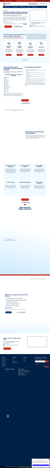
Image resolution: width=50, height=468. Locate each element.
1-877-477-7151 (43, 3)
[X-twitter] (46, 366)
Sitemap (24, 466)
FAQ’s (13, 363)
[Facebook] (44, 366)
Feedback (24, 361)
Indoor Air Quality (4, 363)
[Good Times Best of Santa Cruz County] (8, 416)
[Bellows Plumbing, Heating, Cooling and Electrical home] (6, 4)
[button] (48, 459)
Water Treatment (4, 364)
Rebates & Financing (15, 362)
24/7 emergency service (34, 83)
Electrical (3, 362)
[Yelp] (48, 366)
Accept (41, 465)
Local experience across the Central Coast (14, 298)
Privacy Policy (27, 466)
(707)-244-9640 (19, 26)
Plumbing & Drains (4, 361)
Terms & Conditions (31, 466)
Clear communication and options (13, 303)
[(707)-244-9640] (14, 26)
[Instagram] (45, 366)
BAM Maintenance (15, 361)
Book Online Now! (8, 26)
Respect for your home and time (12, 305)
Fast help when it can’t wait (11, 302)
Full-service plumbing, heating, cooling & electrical (16, 300)
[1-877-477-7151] (38, 3)
